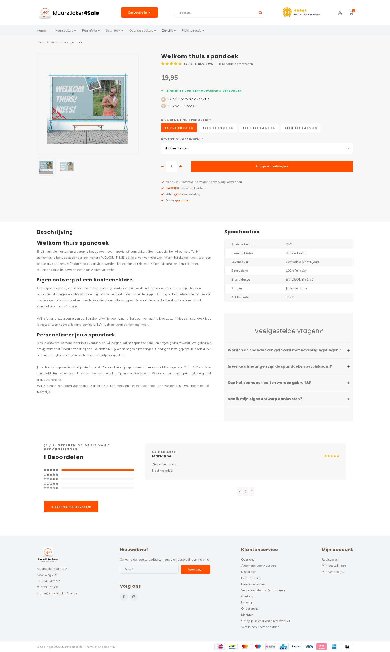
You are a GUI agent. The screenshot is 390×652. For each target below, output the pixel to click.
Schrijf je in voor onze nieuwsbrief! (266, 621)
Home (41, 30)
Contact (247, 596)
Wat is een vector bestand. (260, 627)
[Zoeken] (260, 12)
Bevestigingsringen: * (182, 139)
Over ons (247, 559)
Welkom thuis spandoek (66, 42)
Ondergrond (250, 608)
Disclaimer (248, 571)
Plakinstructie (191, 30)
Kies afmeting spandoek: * (186, 119)
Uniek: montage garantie (188, 99)
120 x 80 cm (218, 128)
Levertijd (247, 602)
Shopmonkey (106, 646)
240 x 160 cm (301, 128)
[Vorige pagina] (239, 491)
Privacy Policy (251, 578)
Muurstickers (64, 30)
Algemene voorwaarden (258, 565)
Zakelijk (167, 30)
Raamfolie (89, 30)
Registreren (330, 559)
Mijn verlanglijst (333, 571)
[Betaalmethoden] (220, 646)
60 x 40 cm (179, 128)
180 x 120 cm (259, 128)
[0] (351, 12)
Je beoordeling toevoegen (236, 63)
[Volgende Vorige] (251, 491)
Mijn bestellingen (334, 565)
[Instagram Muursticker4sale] (134, 597)
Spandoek (113, 30)
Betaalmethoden (253, 584)
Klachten (247, 615)
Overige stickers (141, 30)
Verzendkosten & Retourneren (263, 590)
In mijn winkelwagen (272, 166)
